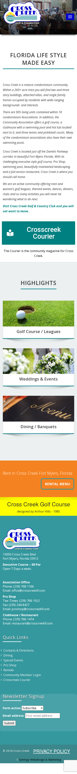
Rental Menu (57, 484)
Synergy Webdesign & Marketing (40, 759)
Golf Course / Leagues (39, 331)
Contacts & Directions (18, 650)
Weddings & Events (38, 379)
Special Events (13, 660)
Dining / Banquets (39, 426)
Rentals (8, 670)
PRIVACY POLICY (51, 751)
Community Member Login (22, 675)
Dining (8, 655)
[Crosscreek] (22, 12)
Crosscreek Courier (16, 680)
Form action (12, 708)
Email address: (13, 716)
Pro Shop (9, 665)
